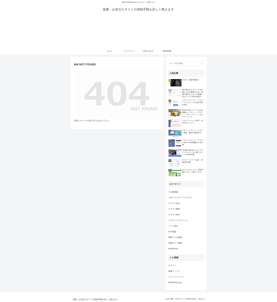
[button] (202, 63)
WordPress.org (174, 282)
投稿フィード (174, 271)
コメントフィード (176, 277)
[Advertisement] (138, 31)
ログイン (172, 265)
